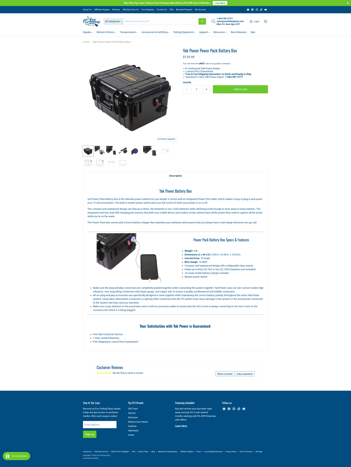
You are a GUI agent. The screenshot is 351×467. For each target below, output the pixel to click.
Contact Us (162, 9)
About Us (87, 9)
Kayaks (87, 32)
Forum (198, 452)
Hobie (131, 435)
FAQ (171, 9)
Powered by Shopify (90, 458)
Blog (153, 452)
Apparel (203, 32)
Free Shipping (147, 9)
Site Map (258, 452)
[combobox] (161, 21)
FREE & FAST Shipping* (120, 452)
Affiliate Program (102, 9)
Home (86, 42)
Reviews (116, 9)
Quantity (187, 82)
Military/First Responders (167, 452)
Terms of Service (245, 452)
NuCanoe (133, 417)
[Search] (202, 21)
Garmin (132, 413)
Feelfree (132, 426)
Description (175, 175)
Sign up (89, 434)
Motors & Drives (105, 32)
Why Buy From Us (131, 9)
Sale (252, 32)
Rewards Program (184, 9)
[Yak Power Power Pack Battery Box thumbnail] (88, 151)
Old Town (133, 408)
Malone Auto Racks (138, 421)
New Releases (238, 32)
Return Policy (143, 452)
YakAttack (133, 430)
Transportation (128, 32)
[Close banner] (348, 3)
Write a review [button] (225, 373)
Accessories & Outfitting (154, 32)
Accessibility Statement (213, 452)
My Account (200, 9)
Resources (219, 32)
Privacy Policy (231, 452)
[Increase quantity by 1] (206, 89)
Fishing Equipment (183, 32)
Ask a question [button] (245, 373)
